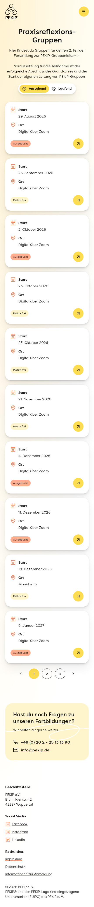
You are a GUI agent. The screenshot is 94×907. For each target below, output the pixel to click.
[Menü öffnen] (84, 12)
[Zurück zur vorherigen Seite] (21, 673)
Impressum (13, 859)
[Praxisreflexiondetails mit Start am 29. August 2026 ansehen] (78, 143)
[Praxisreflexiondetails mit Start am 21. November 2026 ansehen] (78, 426)
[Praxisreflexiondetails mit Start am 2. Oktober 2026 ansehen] (78, 257)
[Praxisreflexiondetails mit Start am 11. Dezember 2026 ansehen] (78, 539)
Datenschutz (15, 867)
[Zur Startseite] (11, 11)
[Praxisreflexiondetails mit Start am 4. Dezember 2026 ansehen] (78, 483)
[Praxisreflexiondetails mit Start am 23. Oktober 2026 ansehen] (78, 313)
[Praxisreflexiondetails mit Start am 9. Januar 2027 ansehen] (78, 653)
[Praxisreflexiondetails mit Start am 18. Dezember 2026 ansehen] (78, 596)
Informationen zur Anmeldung (28, 874)
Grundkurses (62, 71)
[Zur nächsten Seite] (73, 673)
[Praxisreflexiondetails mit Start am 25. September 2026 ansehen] (78, 200)
